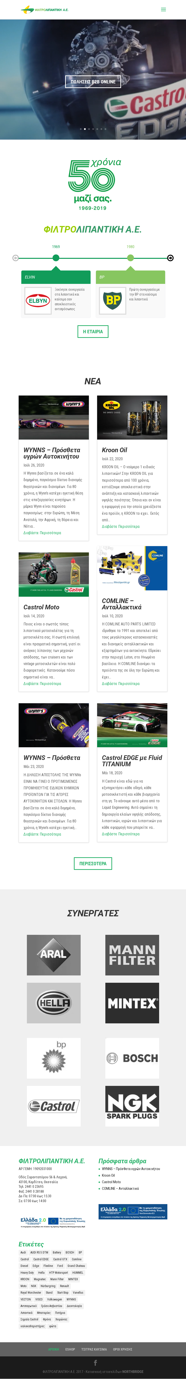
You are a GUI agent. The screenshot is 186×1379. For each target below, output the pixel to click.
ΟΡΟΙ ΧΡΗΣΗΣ (122, 1349)
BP (80, 1252)
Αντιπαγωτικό (29, 1306)
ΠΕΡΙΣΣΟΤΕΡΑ (93, 863)
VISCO (39, 1299)
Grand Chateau (76, 1266)
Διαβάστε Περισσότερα (42, 533)
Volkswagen (54, 1299)
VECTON (26, 1299)
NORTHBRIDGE (132, 1372)
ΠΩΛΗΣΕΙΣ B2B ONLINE (93, 82)
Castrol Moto (41, 607)
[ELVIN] (38, 301)
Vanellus (78, 1292)
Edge (36, 1266)
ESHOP (70, 1349)
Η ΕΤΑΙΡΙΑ (93, 331)
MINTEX (73, 1279)
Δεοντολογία (74, 1306)
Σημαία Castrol (29, 1319)
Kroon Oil (114, 450)
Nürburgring (48, 1286)
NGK (33, 1286)
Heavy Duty (27, 1272)
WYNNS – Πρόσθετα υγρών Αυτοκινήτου (51, 453)
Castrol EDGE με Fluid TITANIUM (132, 761)
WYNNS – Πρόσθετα (51, 757)
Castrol (25, 1259)
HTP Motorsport (58, 1272)
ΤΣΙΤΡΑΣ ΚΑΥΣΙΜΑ (94, 1349)
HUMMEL (77, 1272)
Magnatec (40, 1279)
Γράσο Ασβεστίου (51, 1306)
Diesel (24, 1266)
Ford (60, 1266)
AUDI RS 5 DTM (39, 1252)
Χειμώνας (61, 1319)
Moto (23, 1286)
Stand (49, 1292)
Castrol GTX (60, 1259)
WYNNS (71, 1299)
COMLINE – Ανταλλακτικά (121, 604)
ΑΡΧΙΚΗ (53, 1349)
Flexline (48, 1266)
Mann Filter (57, 1279)
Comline (76, 1259)
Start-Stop (62, 1292)
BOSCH (70, 1252)
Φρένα (47, 1319)
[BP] (112, 301)
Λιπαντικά (26, 1313)
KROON (25, 1279)
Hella (41, 1272)
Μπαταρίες (44, 1313)
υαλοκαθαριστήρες (33, 1326)
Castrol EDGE (41, 1259)
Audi (23, 1252)
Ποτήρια (60, 1313)
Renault (64, 1286)
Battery (57, 1252)
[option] (56, 257)
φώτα (52, 1326)
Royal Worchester (31, 1292)
